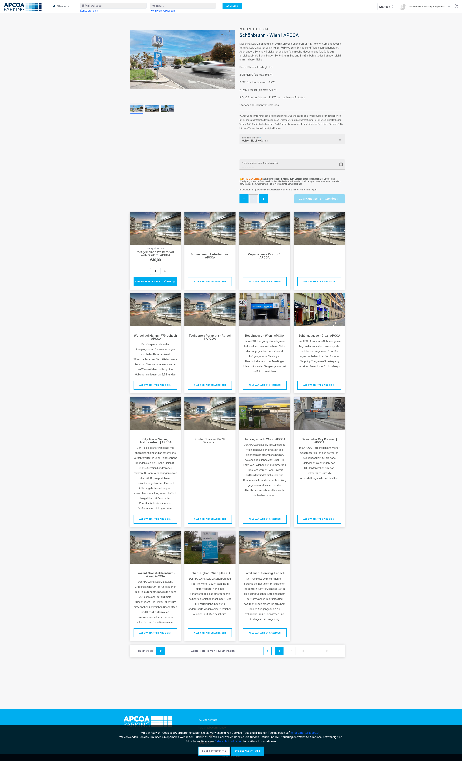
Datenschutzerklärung (228, 741)
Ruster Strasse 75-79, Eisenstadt (210, 441)
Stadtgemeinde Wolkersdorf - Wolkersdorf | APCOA (155, 254)
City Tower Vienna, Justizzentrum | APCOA (155, 441)
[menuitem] (89, 10)
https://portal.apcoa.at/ (306, 732)
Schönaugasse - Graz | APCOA (319, 335)
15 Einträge (149, 650)
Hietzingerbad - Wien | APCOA (264, 439)
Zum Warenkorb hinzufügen (318, 199)
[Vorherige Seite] (267, 651)
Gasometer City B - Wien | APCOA (319, 441)
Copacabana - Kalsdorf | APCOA (264, 256)
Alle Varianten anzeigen (210, 281)
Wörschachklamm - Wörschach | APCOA (155, 337)
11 (327, 651)
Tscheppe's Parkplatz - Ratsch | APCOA (210, 337)
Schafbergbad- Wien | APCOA (209, 573)
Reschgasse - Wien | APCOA (264, 335)
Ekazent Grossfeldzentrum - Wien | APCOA (155, 575)
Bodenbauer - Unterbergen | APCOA (210, 256)
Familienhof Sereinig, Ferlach (265, 573)
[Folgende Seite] (339, 651)
